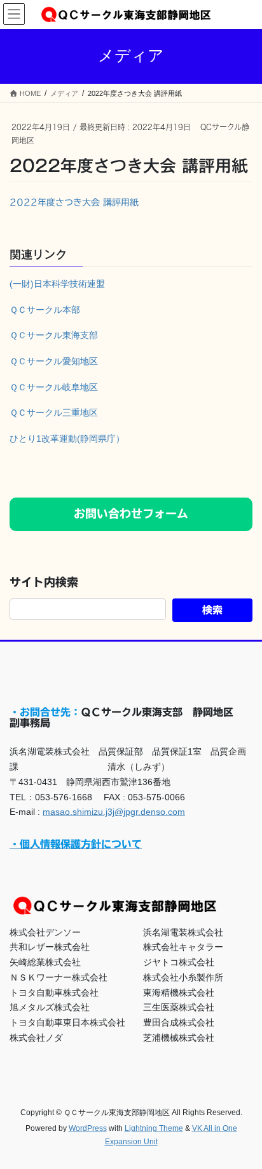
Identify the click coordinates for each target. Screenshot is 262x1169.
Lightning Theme (154, 1128)
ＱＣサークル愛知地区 (54, 361)
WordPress (88, 1128)
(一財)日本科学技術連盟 (57, 284)
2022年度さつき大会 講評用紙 (74, 202)
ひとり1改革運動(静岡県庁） (67, 438)
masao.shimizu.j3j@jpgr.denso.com (114, 812)
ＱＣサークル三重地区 (54, 412)
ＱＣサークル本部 (45, 310)
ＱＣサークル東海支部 (54, 335)
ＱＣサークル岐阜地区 (54, 387)
